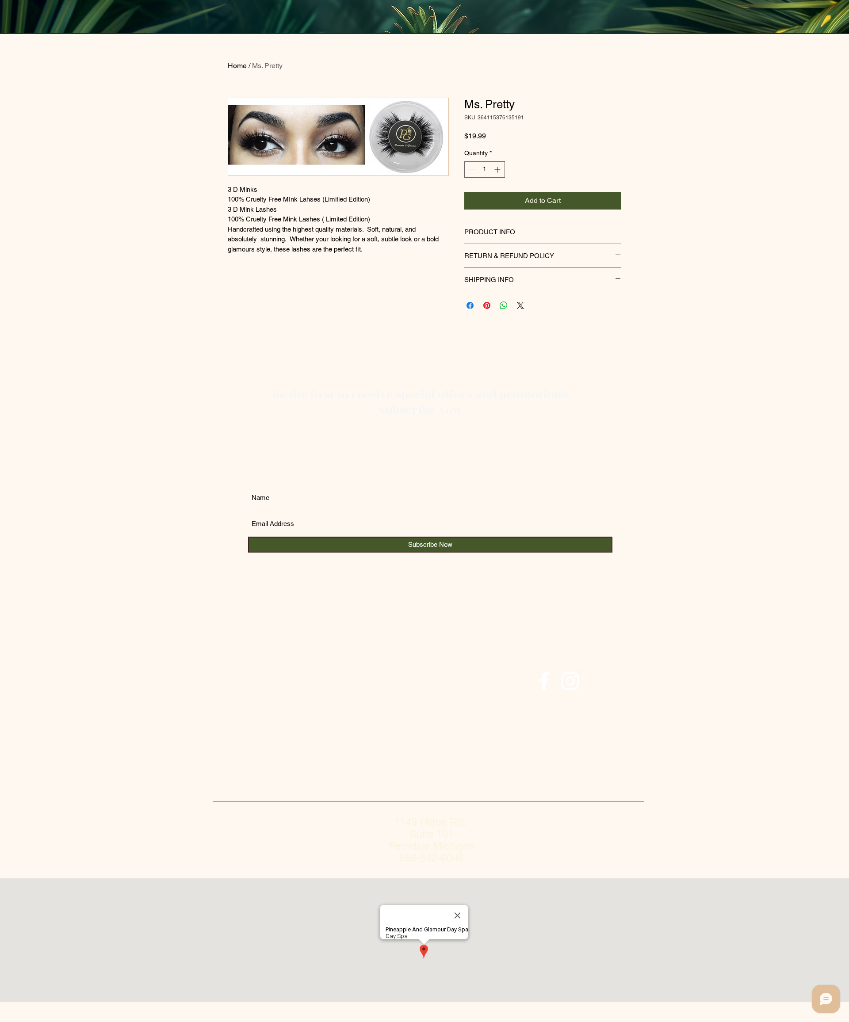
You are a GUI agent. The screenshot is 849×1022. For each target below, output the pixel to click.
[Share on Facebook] (470, 305)
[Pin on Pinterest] (487, 305)
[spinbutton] (485, 169)
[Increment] (498, 169)
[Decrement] (471, 169)
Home (237, 65)
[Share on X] (520, 305)
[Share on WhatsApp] (503, 305)
